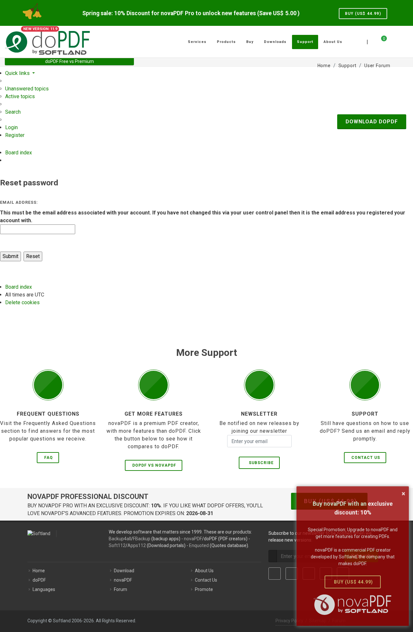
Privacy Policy (289, 620)
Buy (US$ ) (363, 13)
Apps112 (136, 545)
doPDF (39, 580)
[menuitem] (27, 89)
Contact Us (365, 457)
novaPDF (193, 538)
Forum (120, 589)
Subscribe (260, 463)
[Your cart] (380, 41)
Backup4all (120, 538)
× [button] (403, 493)
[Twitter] (292, 573)
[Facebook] (274, 573)
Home (39, 570)
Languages (44, 589)
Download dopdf (372, 122)
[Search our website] (401, 41)
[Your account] (391, 39)
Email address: (19, 202)
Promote (204, 589)
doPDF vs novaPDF (154, 465)
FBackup (141, 538)
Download (124, 570)
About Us (204, 570)
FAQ (48, 457)
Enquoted (199, 545)
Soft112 (117, 545)
